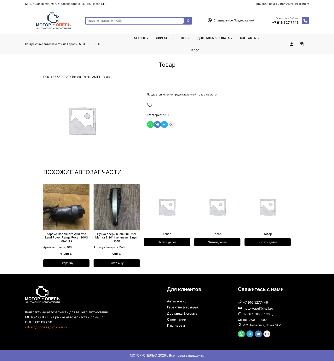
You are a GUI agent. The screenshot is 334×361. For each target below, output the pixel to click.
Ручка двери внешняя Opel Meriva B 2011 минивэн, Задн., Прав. (116, 237)
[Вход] (291, 44)
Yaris (86, 76)
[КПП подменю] (189, 38)
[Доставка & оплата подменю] (231, 38)
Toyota (76, 76)
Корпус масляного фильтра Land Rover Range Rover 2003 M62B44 (66, 237)
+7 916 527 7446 (285, 23)
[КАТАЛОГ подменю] (147, 38)
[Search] (188, 21)
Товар (167, 234)
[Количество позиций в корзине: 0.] (301, 44)
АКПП (96, 76)
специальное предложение (234, 20)
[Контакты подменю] (258, 38)
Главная (48, 76)
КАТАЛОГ (63, 76)
